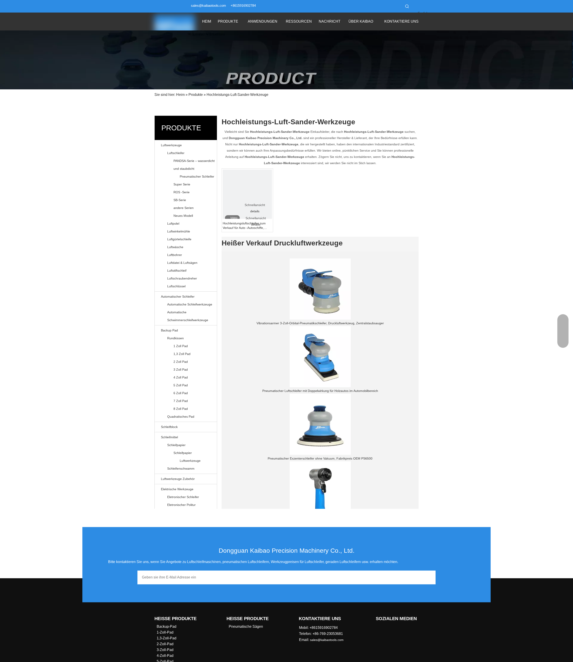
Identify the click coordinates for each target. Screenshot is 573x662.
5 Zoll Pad (180, 385)
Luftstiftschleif (176, 270)
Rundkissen (175, 338)
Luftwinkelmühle (178, 231)
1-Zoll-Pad (165, 632)
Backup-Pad (166, 626)
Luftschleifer (175, 153)
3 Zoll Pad (180, 369)
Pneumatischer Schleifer (197, 176)
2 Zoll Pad (180, 361)
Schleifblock (169, 427)
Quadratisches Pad (180, 416)
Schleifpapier (176, 445)
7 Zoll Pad (180, 401)
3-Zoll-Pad (165, 650)
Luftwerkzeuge (171, 145)
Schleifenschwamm (181, 468)
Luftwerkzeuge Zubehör (178, 479)
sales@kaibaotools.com (208, 5)
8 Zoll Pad (180, 409)
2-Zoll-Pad (165, 644)
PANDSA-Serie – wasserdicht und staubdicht (194, 164)
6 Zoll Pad (180, 393)
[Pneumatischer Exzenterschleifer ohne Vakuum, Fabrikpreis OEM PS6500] (320, 424)
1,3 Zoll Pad (181, 354)
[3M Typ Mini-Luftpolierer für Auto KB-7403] (320, 491)
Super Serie (181, 184)
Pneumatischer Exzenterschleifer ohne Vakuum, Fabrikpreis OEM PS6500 (320, 458)
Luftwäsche (175, 247)
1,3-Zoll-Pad (166, 638)
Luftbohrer (174, 255)
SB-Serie (179, 200)
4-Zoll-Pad (165, 656)
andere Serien (183, 208)
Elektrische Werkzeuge (177, 489)
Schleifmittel (169, 437)
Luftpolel (173, 223)
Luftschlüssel (176, 286)
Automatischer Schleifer (178, 296)
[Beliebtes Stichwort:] (407, 6)
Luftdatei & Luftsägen (182, 262)
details (254, 211)
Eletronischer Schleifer (183, 497)
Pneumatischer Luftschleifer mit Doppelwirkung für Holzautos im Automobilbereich (320, 391)
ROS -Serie (181, 192)
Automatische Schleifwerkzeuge (189, 304)
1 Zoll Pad (180, 346)
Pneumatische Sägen (246, 626)
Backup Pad (169, 330)
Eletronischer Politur (181, 505)
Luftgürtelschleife (179, 239)
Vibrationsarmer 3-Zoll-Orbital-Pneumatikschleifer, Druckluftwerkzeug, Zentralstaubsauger (320, 323)
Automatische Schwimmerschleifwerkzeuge (187, 316)
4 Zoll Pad (180, 377)
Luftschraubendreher (182, 278)
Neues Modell (183, 215)
